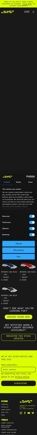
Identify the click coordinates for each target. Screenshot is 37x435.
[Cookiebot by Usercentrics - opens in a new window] (26, 176)
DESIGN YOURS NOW (18, 317)
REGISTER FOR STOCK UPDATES (18, 337)
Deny (18, 256)
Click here (27, 4)
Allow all (19, 243)
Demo (3, 415)
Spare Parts (5, 409)
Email (9, 365)
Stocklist (5, 407)
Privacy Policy (22, 377)
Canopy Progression (8, 430)
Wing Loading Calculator (6, 426)
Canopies (4, 404)
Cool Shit (5, 412)
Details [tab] (18, 182)
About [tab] (30, 182)
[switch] (32, 222)
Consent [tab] (7, 182)
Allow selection (18, 250)
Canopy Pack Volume (8, 432)
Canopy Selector (7, 423)
